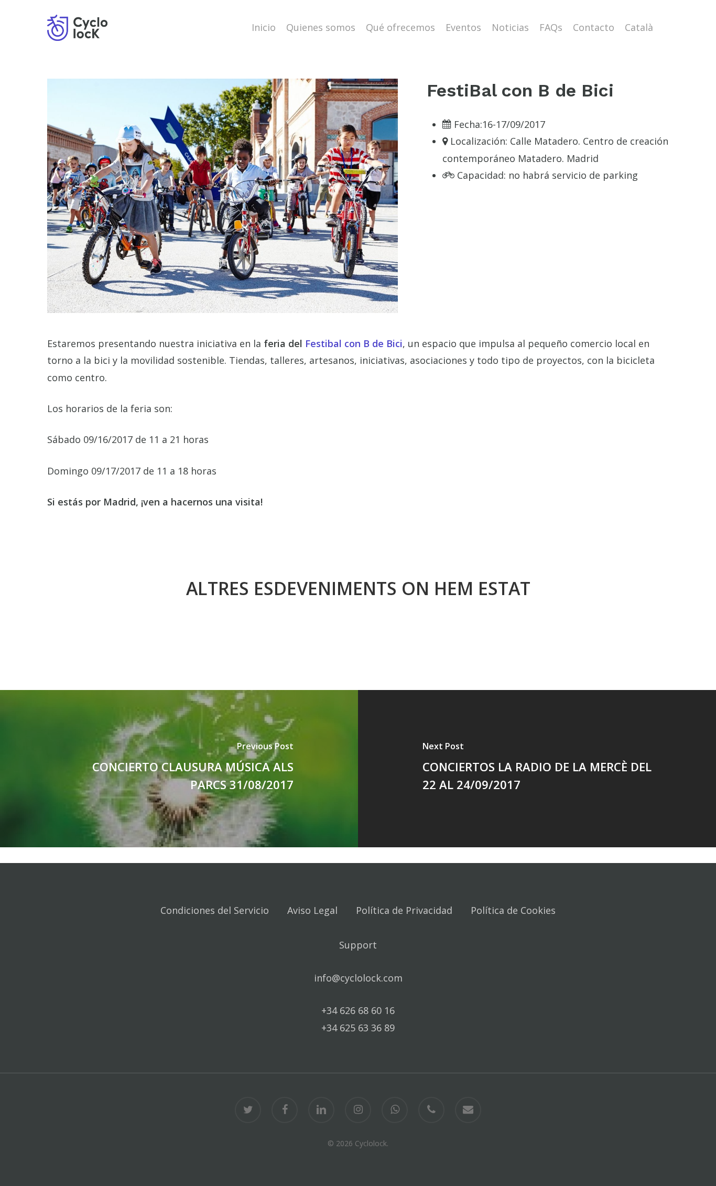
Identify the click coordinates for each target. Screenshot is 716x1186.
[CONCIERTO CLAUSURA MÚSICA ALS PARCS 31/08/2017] (179, 768)
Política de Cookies (513, 910)
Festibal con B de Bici (354, 343)
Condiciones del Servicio (214, 910)
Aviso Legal (312, 910)
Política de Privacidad (404, 910)
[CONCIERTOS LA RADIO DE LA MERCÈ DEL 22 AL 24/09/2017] (537, 768)
